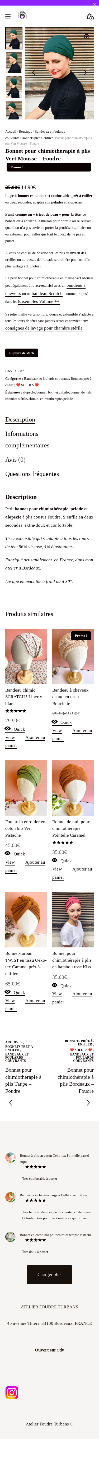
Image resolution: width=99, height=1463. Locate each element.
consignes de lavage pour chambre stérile (44, 373)
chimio (34, 444)
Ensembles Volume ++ (39, 346)
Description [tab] (20, 464)
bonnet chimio (58, 437)
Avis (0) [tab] (15, 504)
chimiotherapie (51, 444)
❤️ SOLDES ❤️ (27, 430)
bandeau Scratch (47, 338)
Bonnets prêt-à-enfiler (37, 183)
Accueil (10, 176)
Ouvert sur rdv (49, 1394)
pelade (68, 444)
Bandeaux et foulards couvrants (46, 423)
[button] (86, 81)
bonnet (41, 437)
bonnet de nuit (80, 437)
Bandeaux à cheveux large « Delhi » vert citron (53, 1240)
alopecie (29, 437)
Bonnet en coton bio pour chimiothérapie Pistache (56, 1280)
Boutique (25, 176)
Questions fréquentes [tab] (32, 518)
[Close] (94, 4)
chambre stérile (16, 444)
